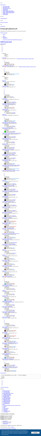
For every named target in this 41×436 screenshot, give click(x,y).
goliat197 (5, 349)
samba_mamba (6, 239)
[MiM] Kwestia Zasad (6, 41)
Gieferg (13, 163)
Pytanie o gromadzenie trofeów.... (7, 285)
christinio (5, 191)
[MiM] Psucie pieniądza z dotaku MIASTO (9, 122)
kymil (5, 144)
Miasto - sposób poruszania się (7, 276)
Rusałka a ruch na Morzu (6, 159)
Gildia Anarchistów (5, 196)
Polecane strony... (3, 4)
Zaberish (13, 131)
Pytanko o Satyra (5, 295)
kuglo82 (5, 255)
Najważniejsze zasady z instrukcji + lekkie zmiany (10, 190)
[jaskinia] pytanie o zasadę (6, 222)
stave (13, 258)
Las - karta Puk (4, 332)
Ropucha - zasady (5, 143)
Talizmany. (4, 290)
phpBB (9, 425)
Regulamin (4, 80)
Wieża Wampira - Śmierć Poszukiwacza (8, 311)
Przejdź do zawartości (3, 32)
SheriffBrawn (6, 354)
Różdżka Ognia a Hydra (6, 206)
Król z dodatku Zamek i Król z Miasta (8, 185)
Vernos (5, 307)
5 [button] (2, 383)
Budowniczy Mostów (15, 73)
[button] (2, 51)
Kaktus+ (13, 237)
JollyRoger (6, 99)
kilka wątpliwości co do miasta (7, 212)
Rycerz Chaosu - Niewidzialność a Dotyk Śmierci (10, 342)
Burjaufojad (6, 181)
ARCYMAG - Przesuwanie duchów (8, 228)
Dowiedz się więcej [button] (5, 434)
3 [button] (2, 48)
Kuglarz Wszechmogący (6, 317)
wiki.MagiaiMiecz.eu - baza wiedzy (8, 65)
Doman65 (6, 223)
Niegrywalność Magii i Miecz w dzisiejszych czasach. (10, 170)
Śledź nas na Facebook (4, 22)
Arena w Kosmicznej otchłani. (7, 301)
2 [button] (2, 47)
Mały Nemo (14, 221)
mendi (5, 291)
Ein (12, 96)
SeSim (5, 81)
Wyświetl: (3, 375)
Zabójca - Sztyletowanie (6, 337)
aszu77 (5, 234)
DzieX (13, 147)
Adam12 (13, 247)
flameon (5, 218)
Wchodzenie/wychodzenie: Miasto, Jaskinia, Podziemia (11, 165)
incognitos (6, 333)
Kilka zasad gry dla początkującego (8, 358)
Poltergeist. (4, 114)
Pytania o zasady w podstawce (7, 217)
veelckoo (5, 115)
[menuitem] (3, 36)
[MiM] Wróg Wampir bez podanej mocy (8, 103)
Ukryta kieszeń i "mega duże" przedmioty (9, 244)
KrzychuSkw (6, 139)
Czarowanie (4, 180)
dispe (5, 229)
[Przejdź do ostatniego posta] (19, 73)
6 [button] (2, 50)
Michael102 (6, 155)
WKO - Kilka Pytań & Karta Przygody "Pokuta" (10, 366)
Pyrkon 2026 (4, 57)
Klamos (5, 104)
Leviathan (13, 120)
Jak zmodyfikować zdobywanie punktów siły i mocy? (10, 233)
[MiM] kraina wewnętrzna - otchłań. (8, 149)
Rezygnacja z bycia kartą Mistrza (7, 127)
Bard (5, 296)
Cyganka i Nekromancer (6, 353)
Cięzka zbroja (4, 98)
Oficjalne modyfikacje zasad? (7, 238)
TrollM (5, 250)
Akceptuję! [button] (35, 432)
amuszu (5, 312)
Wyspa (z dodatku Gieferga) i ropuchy (8, 201)
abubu (5, 66)
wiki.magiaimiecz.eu (3, 18)
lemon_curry (14, 253)
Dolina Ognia (4, 270)
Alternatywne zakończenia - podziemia (8, 154)
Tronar (13, 288)
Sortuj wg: (13, 375)
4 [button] (2, 49)
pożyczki (3, 254)
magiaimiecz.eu (2, 26)
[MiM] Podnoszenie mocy (6, 138)
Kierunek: (21, 375)
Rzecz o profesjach (5, 326)
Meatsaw (5, 343)
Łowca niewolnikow (5, 348)
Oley (5, 86)
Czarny (5, 202)
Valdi (5, 58)
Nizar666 (5, 338)
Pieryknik (13, 112)
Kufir (5, 271)
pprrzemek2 (6, 359)
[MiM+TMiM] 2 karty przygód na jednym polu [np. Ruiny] (11, 133)
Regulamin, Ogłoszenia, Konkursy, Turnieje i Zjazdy (25, 58)
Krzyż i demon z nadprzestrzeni (7, 306)
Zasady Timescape (5, 109)
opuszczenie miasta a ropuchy (7, 265)
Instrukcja (4, 249)
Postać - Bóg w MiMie (6, 260)
